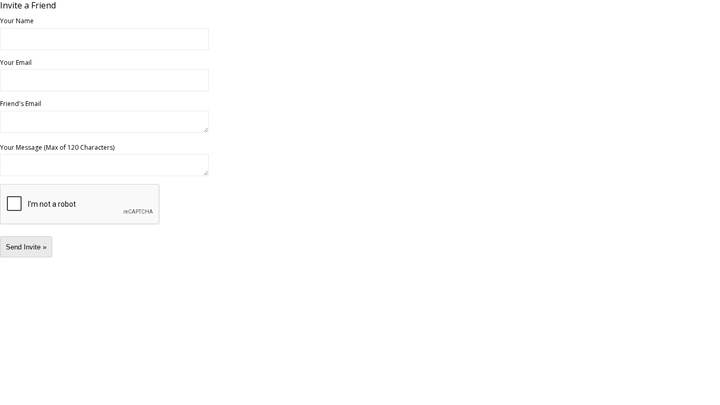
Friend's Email (20, 103)
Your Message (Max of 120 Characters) (57, 147)
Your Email (16, 62)
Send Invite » (26, 247)
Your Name (17, 20)
